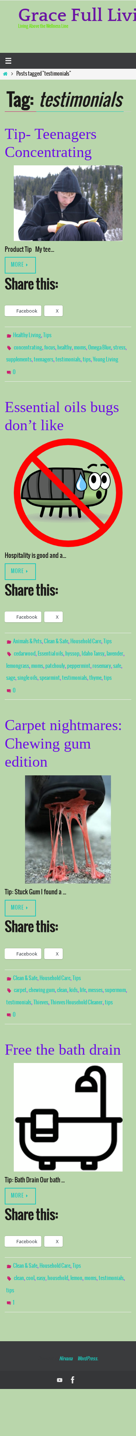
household (58, 1252)
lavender (115, 644)
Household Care (85, 634)
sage (10, 665)
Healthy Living (27, 335)
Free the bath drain (63, 1025)
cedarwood (25, 644)
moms (80, 345)
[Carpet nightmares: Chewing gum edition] (68, 813)
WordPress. (87, 1327)
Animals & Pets (27, 634)
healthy (64, 345)
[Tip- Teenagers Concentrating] (68, 203)
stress (119, 345)
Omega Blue (99, 345)
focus (49, 345)
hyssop (72, 644)
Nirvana (66, 1327)
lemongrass (17, 655)
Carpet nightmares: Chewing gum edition (63, 727)
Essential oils (50, 644)
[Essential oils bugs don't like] (68, 485)
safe (117, 655)
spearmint (50, 665)
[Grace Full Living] (73, 1349)
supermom (115, 972)
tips (87, 356)
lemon (76, 1252)
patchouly (55, 655)
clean (62, 972)
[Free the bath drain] (68, 1093)
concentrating (28, 345)
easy (41, 1252)
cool (30, 1252)
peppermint (78, 655)
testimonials (68, 356)
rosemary (101, 655)
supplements (19, 356)
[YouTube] (60, 1349)
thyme (95, 665)
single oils (27, 665)
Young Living (105, 356)
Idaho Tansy (93, 644)
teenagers (43, 356)
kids (73, 972)
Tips (47, 335)
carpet (20, 972)
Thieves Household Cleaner (76, 982)
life (83, 972)
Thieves (40, 982)
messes (95, 972)
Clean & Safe (56, 634)
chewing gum (42, 972)
